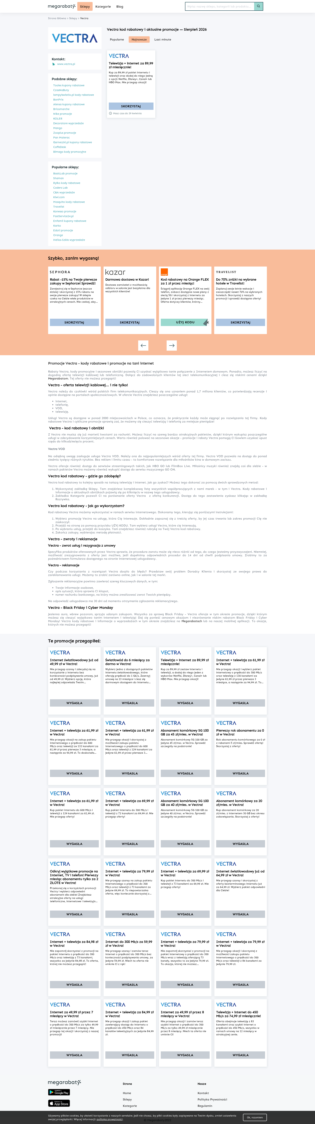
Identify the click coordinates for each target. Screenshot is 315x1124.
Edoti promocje (63, 230)
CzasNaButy (61, 90)
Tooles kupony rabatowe (68, 85)
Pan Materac (61, 137)
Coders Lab (60, 187)
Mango (57, 128)
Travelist (58, 206)
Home (127, 1093)
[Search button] (258, 6)
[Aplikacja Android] (59, 1092)
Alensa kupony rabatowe (69, 104)
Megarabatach (192, 621)
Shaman (58, 178)
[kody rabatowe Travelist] (240, 272)
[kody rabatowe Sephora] (74, 272)
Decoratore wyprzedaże (68, 123)
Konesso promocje (64, 211)
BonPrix (58, 99)
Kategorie (78, 496)
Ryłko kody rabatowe (66, 183)
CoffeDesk (59, 147)
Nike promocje (62, 113)
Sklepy (93, 489)
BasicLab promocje (65, 173)
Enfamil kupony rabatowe (69, 221)
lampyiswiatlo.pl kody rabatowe (73, 95)
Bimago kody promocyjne (69, 151)
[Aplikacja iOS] (59, 1103)
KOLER (57, 118)
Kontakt (203, 1093)
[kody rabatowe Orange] (185, 272)
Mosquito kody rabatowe (69, 202)
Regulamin (205, 1106)
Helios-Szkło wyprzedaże (69, 240)
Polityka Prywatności (212, 1099)
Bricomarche (61, 109)
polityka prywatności (109, 1119)
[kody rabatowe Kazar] (129, 272)
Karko (57, 225)
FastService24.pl (63, 216)
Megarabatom (58, 378)
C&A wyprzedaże (64, 192)
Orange (58, 235)
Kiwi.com (59, 197)
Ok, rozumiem (255, 1117)
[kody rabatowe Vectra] (131, 55)
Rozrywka (62, 499)
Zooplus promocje (64, 132)
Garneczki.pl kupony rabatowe (72, 142)
